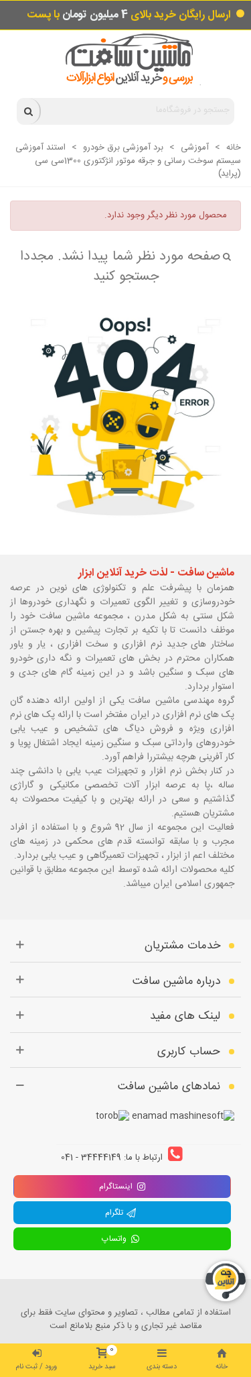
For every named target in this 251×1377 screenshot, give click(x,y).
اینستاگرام (116, 1186)
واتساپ (116, 1239)
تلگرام (116, 1212)
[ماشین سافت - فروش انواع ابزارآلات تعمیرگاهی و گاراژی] (125, 59)
